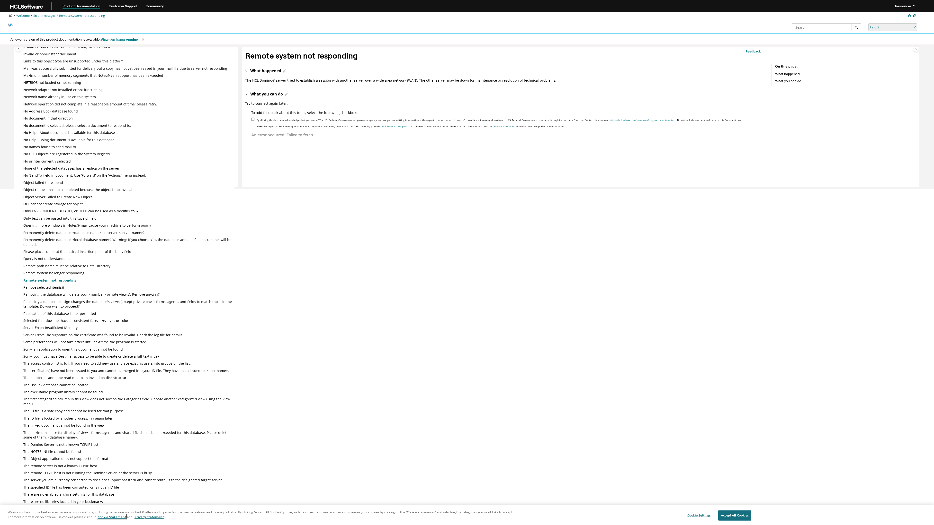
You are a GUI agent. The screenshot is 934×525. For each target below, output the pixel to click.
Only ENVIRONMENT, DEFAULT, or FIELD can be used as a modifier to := (80, 211)
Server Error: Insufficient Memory (50, 327)
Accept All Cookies (735, 515)
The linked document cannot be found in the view (64, 425)
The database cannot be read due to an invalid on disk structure (75, 377)
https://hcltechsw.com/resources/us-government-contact (643, 120)
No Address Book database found (50, 111)
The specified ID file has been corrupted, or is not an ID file (71, 487)
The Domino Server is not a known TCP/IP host (60, 444)
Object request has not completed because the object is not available (79, 189)
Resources (903, 6)
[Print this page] (915, 15)
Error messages (44, 16)
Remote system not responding (82, 16)
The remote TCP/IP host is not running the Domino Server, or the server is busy (87, 473)
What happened (787, 74)
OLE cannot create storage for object (53, 204)
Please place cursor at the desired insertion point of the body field (77, 251)
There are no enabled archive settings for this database (68, 494)
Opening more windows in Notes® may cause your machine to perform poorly (87, 225)
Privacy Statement (504, 126)
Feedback (753, 51)
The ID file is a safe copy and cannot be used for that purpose (73, 411)
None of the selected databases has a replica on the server (71, 168)
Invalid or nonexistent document (49, 54)
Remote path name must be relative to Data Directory (66, 266)
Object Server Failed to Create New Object (57, 197)
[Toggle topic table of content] (915, 49)
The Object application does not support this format (65, 458)
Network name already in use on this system (59, 97)
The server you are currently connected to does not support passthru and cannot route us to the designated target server (122, 480)
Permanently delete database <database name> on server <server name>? (83, 232)
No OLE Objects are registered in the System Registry (66, 154)
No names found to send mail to (49, 147)
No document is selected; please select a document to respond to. (77, 125)
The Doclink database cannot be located (56, 385)
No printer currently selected (47, 161)
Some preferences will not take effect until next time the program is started (84, 342)
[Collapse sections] (910, 15)
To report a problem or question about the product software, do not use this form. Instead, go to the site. (335, 126)
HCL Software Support (394, 126)
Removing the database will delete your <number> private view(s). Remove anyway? (91, 294)
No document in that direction (48, 118)
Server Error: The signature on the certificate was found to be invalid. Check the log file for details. (103, 335)
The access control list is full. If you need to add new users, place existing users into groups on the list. (107, 363)
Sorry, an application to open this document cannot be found (73, 349)
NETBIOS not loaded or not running (52, 82)
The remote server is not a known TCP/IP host (60, 466)
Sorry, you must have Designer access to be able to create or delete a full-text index (91, 356)
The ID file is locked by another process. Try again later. (68, 418)
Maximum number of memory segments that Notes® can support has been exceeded (93, 75)
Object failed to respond (43, 182)
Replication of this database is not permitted (59, 313)
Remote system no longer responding (53, 273)
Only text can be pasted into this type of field (60, 218)
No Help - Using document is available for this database (68, 140)
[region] (467, 515)
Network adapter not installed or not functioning (63, 89)
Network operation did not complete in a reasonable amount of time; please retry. (90, 104)
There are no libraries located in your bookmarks (63, 501)
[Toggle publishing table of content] (18, 49)
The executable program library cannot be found (63, 392)
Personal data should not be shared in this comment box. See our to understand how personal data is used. (490, 126)
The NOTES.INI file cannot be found (52, 451)
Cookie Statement (112, 517)
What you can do (788, 81)
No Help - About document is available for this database (69, 132)
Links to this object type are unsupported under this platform (73, 61)
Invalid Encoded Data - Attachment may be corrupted (66, 46)
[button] (21, 46)
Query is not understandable (47, 258)
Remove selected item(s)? (43, 287)
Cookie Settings (699, 515)
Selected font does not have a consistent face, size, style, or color (75, 320)
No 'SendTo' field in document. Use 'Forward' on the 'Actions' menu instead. (84, 175)
